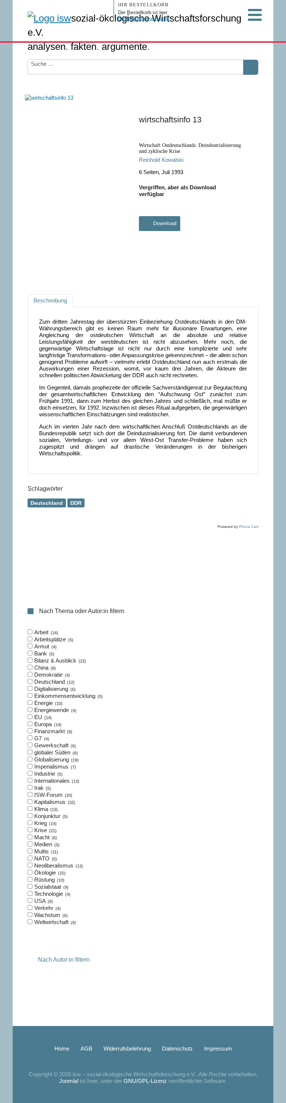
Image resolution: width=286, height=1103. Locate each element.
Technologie (51, 894)
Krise (44, 830)
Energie (47, 703)
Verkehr (46, 908)
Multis (45, 851)
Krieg (44, 823)
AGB (86, 1048)
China (44, 667)
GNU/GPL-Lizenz (145, 1081)
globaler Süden (55, 752)
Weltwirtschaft (54, 922)
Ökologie (49, 872)
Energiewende (54, 710)
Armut (44, 646)
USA (42, 901)
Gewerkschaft (54, 745)
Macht (44, 837)
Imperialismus (54, 766)
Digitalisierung (54, 689)
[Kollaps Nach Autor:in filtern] (32, 960)
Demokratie (51, 674)
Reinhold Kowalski (161, 160)
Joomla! (69, 1081)
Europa (47, 724)
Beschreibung (50, 300)
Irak (42, 788)
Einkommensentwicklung (67, 696)
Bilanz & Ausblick (59, 660)
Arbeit (45, 632)
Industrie (47, 773)
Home (61, 1048)
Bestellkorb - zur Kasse (143, 18)
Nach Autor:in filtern (64, 960)
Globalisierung (55, 759)
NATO (44, 858)
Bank (43, 653)
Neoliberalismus (58, 865)
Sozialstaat (50, 887)
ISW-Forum (52, 795)
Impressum (218, 1048)
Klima (45, 809)
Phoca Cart (248, 527)
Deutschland (47, 503)
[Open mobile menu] (254, 14)
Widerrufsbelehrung (127, 1048)
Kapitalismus (54, 802)
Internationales (56, 780)
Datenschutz (177, 1048)
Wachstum (50, 915)
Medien (46, 844)
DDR (76, 503)
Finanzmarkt (52, 731)
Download (165, 223)
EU (42, 717)
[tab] (143, 777)
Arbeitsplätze (53, 639)
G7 (41, 738)
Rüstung (48, 879)
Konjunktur (50, 816)
